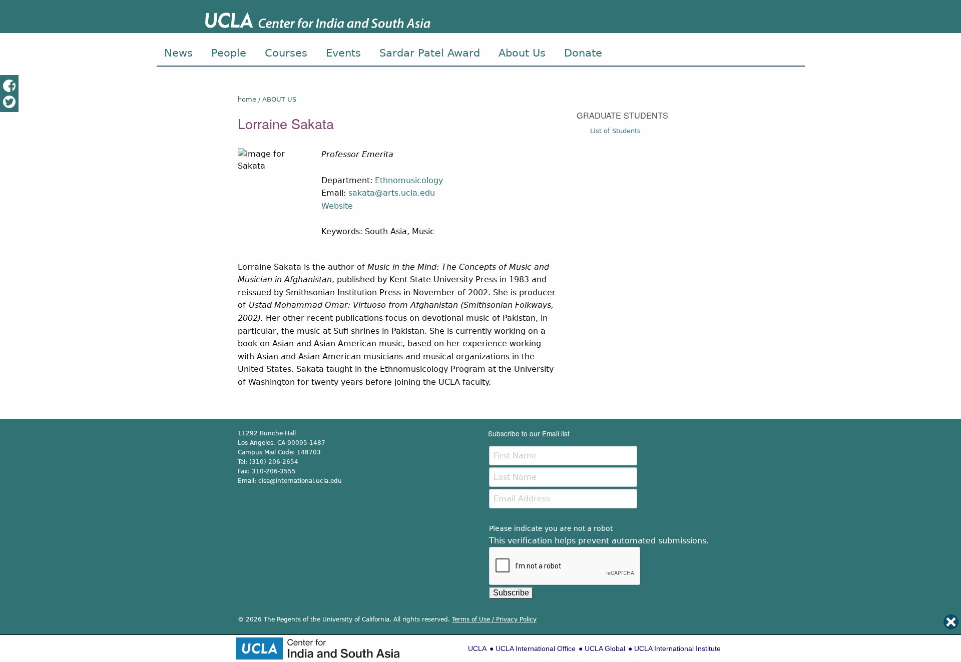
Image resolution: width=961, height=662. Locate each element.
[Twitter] (9, 101)
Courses (286, 53)
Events (343, 53)
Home (247, 99)
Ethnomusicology (409, 180)
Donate (583, 53)
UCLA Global (605, 648)
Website (337, 206)
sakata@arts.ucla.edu (391, 193)
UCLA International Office (536, 648)
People (228, 53)
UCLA (477, 648)
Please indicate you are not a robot (551, 528)
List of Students (615, 131)
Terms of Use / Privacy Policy (494, 619)
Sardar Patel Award (429, 53)
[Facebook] (9, 85)
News (178, 53)
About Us (522, 53)
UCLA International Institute (677, 648)
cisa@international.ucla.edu (300, 480)
